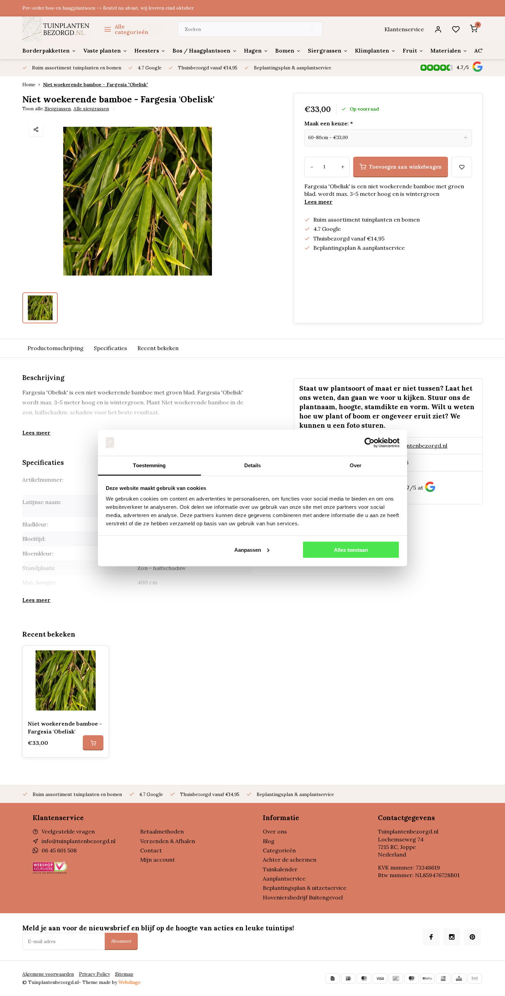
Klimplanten (372, 50)
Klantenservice (404, 29)
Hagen (253, 50)
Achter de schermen (289, 859)
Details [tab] (252, 465)
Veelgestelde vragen (68, 831)
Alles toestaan (351, 549)
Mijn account (157, 859)
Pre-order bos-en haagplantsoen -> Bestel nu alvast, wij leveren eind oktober (108, 8)
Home (28, 84)
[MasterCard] (364, 978)
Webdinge (130, 982)
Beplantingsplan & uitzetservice (304, 887)
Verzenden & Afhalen (167, 841)
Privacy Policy (94, 974)
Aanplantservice (284, 878)
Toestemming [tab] (149, 465)
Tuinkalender (280, 869)
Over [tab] (355, 465)
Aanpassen (247, 549)
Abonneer (121, 941)
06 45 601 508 (59, 850)
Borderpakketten (46, 50)
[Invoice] (332, 978)
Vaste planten (102, 50)
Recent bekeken (158, 348)
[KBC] (459, 978)
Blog (268, 841)
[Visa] (380, 978)
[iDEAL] (348, 978)
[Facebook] (431, 936)
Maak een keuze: (328, 123)
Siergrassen (324, 50)
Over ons (275, 831)
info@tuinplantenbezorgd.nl (410, 445)
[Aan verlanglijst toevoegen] (98, 656)
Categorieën (279, 850)
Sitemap (124, 974)
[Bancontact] (396, 978)
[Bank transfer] (475, 978)
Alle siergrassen (91, 108)
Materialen (445, 50)
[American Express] (443, 978)
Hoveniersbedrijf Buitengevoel (303, 897)
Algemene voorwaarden (48, 974)
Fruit (410, 50)
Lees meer (318, 201)
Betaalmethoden (162, 831)
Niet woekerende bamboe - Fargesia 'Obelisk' (95, 84)
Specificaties (110, 348)
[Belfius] (427, 978)
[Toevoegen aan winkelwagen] (93, 742)
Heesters (146, 50)
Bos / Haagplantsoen (201, 50)
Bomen (284, 50)
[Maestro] (411, 978)
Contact (151, 850)
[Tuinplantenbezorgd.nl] (56, 29)
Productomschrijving (55, 348)
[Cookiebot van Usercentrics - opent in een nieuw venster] (369, 443)
